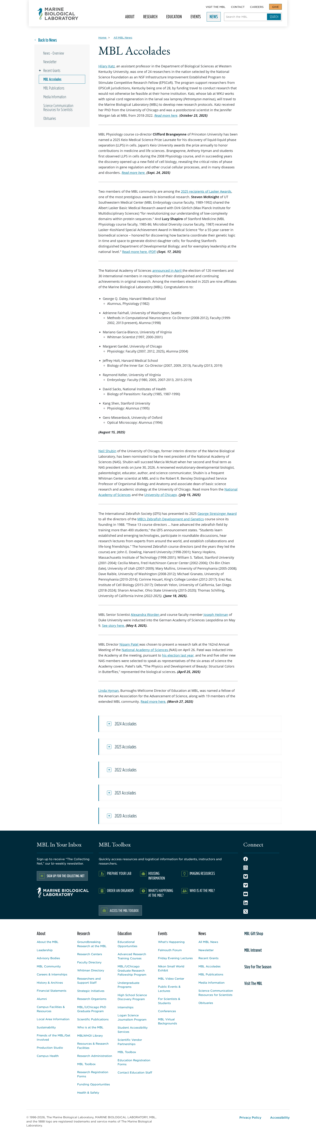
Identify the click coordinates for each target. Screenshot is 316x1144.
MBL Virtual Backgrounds (167, 1021)
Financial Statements (51, 990)
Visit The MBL (215, 6)
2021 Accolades (125, 792)
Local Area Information (53, 1019)
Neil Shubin (107, 451)
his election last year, (178, 655)
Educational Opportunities (127, 944)
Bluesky (245, 876)
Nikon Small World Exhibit (171, 968)
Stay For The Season (257, 966)
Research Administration (94, 1055)
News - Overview (53, 53)
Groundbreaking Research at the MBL (92, 944)
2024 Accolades (126, 723)
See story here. (113, 625)
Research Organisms (91, 998)
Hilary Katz (106, 66)
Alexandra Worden (145, 614)
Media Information (54, 97)
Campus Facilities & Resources (51, 1009)
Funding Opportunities (93, 1084)
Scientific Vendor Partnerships (130, 1042)
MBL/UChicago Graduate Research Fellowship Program (132, 970)
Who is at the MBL (90, 1027)
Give (275, 6)
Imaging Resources (202, 873)
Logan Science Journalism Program (132, 1017)
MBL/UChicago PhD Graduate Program (91, 1009)
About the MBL (48, 941)
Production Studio (50, 1047)
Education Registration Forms (134, 1062)
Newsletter (50, 62)
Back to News (47, 40)
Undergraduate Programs (128, 985)
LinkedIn (245, 903)
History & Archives (50, 982)
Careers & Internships (52, 974)
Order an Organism (120, 890)
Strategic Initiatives (90, 990)
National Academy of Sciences (145, 650)
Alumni (42, 998)
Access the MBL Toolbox (124, 910)
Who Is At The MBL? (202, 890)
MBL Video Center (171, 978)
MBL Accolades (52, 79)
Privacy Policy (250, 1117)
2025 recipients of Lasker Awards (206, 191)
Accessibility (280, 1117)
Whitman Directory (90, 970)
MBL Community (49, 966)
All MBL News (208, 941)
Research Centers (89, 954)
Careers (257, 6)
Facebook (245, 859)
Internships (125, 1007)
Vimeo (245, 885)
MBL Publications (53, 88)
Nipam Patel (129, 644)
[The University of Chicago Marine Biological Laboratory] (58, 13)
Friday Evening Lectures (175, 958)
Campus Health (48, 1055)
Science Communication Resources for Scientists (58, 107)
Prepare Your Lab (119, 873)
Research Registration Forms (92, 1074)
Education (172, 18)
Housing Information (156, 875)
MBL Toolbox (86, 1064)
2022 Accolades (126, 769)
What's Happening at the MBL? (160, 892)
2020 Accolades (126, 815)
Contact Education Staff (135, 1072)
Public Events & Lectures (169, 988)
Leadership (45, 950)
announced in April (167, 270)
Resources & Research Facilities (93, 1045)
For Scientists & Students (169, 1001)
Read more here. (135, 251)
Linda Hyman (108, 690)
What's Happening (171, 941)
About (128, 18)
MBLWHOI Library (90, 1035)
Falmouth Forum (170, 950)
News (212, 18)
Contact (237, 6)
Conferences (167, 1011)
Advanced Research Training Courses (132, 956)
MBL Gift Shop (253, 933)
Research (148, 18)
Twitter (245, 911)
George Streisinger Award (217, 513)
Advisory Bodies (48, 958)
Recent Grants (51, 70)
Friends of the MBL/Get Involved (53, 1037)
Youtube (245, 894)
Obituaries (49, 118)
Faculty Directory (89, 962)
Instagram (245, 867)
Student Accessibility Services (133, 1029)
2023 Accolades (125, 746)
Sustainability (46, 1027)
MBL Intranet (253, 950)
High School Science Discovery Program (132, 997)
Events (194, 18)
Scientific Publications (93, 1019)
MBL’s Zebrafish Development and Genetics (170, 519)
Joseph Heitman (216, 614)
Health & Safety (88, 1092)
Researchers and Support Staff (89, 980)
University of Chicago (160, 495)
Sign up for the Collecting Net (65, 876)
